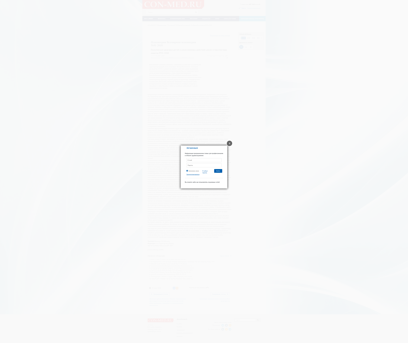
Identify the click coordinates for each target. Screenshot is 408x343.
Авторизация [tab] (192, 148)
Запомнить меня (193, 171)
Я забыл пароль (205, 172)
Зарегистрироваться (192, 174)
